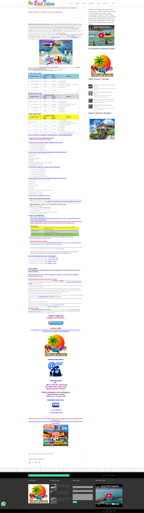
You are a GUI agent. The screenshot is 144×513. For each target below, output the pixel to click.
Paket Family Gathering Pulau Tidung (100, 17)
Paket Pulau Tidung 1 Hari (96, 9)
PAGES (77, 3)
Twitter (107, 511)
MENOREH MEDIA (77, 511)
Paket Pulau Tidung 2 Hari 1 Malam (100, 10)
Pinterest (114, 511)
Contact (113, 475)
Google (111, 511)
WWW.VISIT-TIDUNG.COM (55, 396)
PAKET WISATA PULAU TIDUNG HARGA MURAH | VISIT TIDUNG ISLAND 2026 (48, 475)
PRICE (98, 3)
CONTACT (105, 3)
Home (29, 8)
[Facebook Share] (79, 17)
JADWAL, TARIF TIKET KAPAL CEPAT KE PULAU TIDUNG (63, 485)
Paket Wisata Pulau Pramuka (102, 20)
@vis (59, 394)
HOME (71, 3)
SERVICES (91, 3)
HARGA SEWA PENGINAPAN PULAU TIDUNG (104, 99)
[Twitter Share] (75, 17)
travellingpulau (63, 392)
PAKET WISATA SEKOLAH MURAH (41, 8)
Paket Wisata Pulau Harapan (102, 18)
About (108, 475)
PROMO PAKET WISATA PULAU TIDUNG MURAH (62, 492)
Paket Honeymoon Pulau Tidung (103, 15)
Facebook (104, 511)
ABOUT (84, 3)
